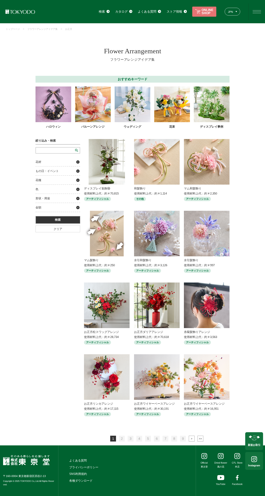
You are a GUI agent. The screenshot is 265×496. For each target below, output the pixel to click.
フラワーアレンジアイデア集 (42, 29)
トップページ (13, 29)
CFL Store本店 (237, 464)
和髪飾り (140, 188)
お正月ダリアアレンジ (148, 332)
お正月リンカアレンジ (98, 403)
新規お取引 (254, 444)
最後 (200, 439)
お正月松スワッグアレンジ (101, 332)
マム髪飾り (91, 260)
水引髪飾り (191, 260)
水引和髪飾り (143, 260)
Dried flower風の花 (220, 464)
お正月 (68, 29)
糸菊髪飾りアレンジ (197, 332)
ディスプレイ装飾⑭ (97, 188)
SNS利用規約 (78, 473)
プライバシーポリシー (83, 467)
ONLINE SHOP (207, 11)
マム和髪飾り (192, 188)
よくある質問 (78, 460)
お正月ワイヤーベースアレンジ (154, 403)
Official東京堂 (204, 464)
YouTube (220, 484)
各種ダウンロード (81, 480)
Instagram (254, 465)
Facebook (237, 484)
